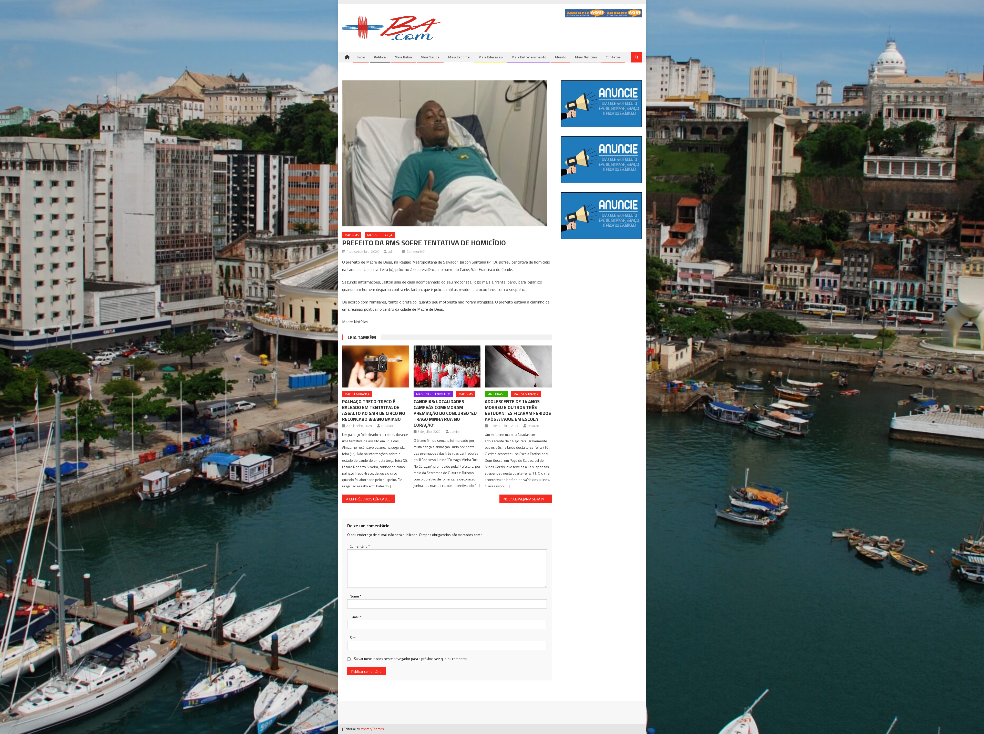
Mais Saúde (430, 57)
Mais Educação (490, 57)
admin (392, 251)
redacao (387, 425)
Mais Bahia (403, 57)
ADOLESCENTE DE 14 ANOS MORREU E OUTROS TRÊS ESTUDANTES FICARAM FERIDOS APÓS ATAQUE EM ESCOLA (518, 410)
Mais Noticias (586, 57)
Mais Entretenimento (528, 57)
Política (380, 57)
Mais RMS (352, 235)
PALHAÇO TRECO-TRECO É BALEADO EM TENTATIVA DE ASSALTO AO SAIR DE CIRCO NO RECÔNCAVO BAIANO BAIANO (373, 410)
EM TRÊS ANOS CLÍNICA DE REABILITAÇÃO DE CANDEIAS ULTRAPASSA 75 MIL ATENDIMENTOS (372, 499)
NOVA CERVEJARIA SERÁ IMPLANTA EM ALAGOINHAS (528, 499)
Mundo (560, 57)
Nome (355, 596)
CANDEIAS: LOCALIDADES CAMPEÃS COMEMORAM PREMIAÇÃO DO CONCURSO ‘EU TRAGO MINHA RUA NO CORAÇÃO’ (445, 413)
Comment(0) (416, 251)
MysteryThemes (372, 728)
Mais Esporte (459, 57)
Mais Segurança (379, 235)
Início (361, 57)
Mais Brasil (496, 394)
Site (353, 637)
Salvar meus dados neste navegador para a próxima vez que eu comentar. (410, 658)
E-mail (356, 617)
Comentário (360, 546)
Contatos (613, 57)
